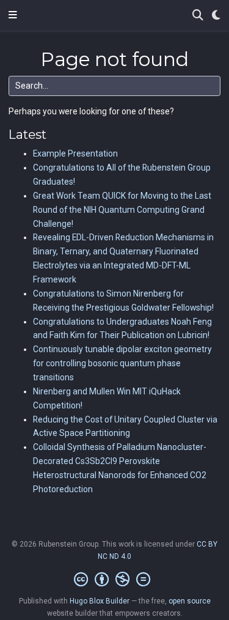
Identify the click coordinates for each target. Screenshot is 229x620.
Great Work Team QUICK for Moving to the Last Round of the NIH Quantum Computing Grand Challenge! (122, 210)
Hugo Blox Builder (99, 601)
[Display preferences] (216, 16)
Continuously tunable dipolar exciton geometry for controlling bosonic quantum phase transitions (122, 363)
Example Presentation (75, 153)
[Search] (197, 16)
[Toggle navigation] (13, 15)
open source (190, 601)
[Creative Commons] (114, 580)
